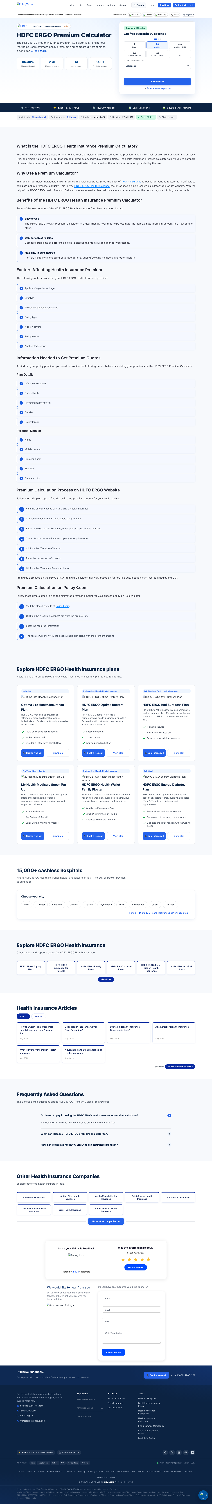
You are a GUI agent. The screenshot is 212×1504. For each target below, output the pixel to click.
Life (81, 5)
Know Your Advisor (172, 1471)
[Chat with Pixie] (203, 1495)
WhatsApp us (26, 1415)
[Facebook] (165, 1452)
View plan (57, 753)
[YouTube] (186, 1452)
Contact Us (70, 1471)
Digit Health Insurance (70, 1210)
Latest (23, 1016)
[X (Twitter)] (172, 1452)
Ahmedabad (138, 904)
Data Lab (110, 1471)
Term (90, 5)
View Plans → (157, 81)
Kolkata (89, 904)
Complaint (188, 1471)
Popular (38, 1016)
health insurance (131, 181)
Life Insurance (115, 1407)
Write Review (123, 1471)
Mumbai (40, 904)
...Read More (38, 50)
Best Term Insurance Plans (148, 1432)
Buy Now (164, 5)
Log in (152, 5)
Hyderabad (106, 904)
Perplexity (162, 15)
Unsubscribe (138, 1471)
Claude (149, 15)
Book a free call (185, 5)
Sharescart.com (154, 1471)
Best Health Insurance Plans (149, 1404)
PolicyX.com (62, 605)
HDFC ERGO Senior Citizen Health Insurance (151, 968)
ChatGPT (136, 15)
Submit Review (136, 1267)
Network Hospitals (147, 1398)
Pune (121, 904)
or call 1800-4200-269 (183, 1375)
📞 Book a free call (32, 753)
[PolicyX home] (28, 5)
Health (71, 5)
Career (41, 1471)
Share (176, 15)
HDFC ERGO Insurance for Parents (61, 968)
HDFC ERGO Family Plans (91, 968)
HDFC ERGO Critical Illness (121, 968)
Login (112, 1477)
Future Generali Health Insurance (106, 1210)
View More (106, 979)
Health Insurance (116, 1398)
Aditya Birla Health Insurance (69, 1197)
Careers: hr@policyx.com (32, 1421)
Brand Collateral (54, 1471)
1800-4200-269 (28, 1410)
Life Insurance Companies (151, 1426)
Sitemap (82, 1471)
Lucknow (170, 904)
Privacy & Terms (95, 1471)
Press (21, 1471)
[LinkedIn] (192, 1452)
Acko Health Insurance (33, 1197)
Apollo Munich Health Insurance (106, 1197)
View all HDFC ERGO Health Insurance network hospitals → (160, 912)
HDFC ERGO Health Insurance (92, 185)
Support (124, 5)
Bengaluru (57, 904)
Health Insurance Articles (180, 1066)
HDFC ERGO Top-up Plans (30, 968)
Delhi (26, 904)
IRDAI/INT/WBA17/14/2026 (70, 1489)
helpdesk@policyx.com (31, 1405)
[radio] (134, 45)
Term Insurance (115, 1403)
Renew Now (102, 1477)
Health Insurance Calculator (146, 1420)
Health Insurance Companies (146, 1412)
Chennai (74, 904)
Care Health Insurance (178, 1197)
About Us (31, 1471)
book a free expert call (160, 88)
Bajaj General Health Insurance (142, 1197)
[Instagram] (179, 1452)
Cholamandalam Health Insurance (34, 1210)
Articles (111, 5)
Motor (100, 5)
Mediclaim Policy (146, 1438)
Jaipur (155, 904)
